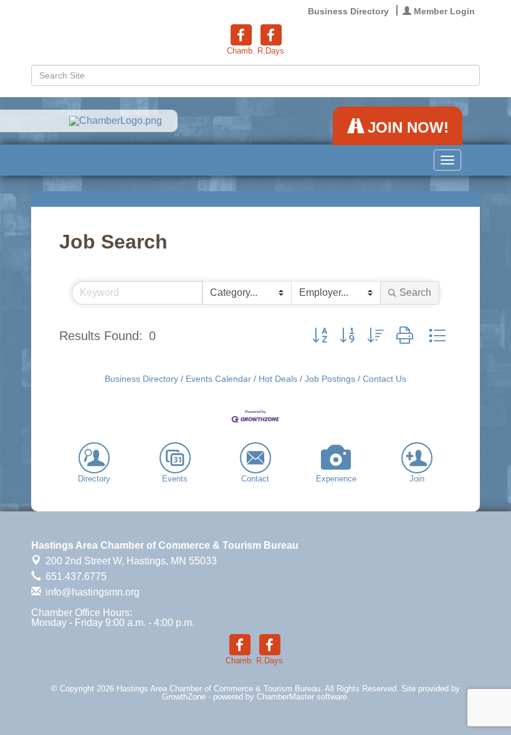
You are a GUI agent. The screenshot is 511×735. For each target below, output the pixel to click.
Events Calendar (218, 379)
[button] (319, 335)
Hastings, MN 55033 (131, 561)
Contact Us (384, 379)
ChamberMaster (285, 696)
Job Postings (330, 379)
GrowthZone (184, 696)
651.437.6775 (75, 576)
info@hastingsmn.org (91, 592)
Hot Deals (278, 379)
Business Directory (141, 379)
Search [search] (415, 292)
